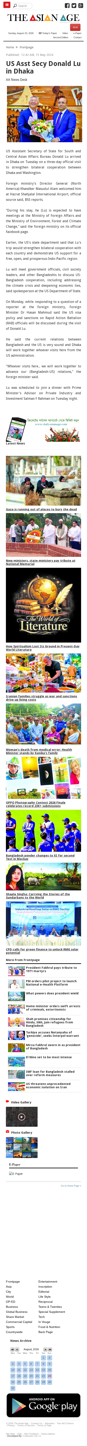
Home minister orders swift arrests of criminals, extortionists (53, 1007)
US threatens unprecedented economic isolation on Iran (48, 1085)
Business (12, 1306)
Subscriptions (48, 1434)
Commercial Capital (19, 1322)
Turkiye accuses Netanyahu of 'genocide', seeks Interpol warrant (52, 1034)
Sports (10, 1327)
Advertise (49, 1423)
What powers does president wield (52, 993)
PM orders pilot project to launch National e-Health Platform (51, 982)
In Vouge (44, 1322)
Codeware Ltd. (30, 1436)
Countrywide (14, 1332)
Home (10, 47)
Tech (41, 1316)
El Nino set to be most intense (49, 1057)
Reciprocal (45, 1301)
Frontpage (26, 47)
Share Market (15, 1316)
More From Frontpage (23, 960)
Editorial (43, 1291)
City (8, 1291)
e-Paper (77, 33)
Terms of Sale (44, 1425)
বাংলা (75, 27)
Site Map (10, 1434)
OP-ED (10, 1301)
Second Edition (60, 37)
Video (65, 33)
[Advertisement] (43, 1234)
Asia (9, 1286)
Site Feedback (31, 1434)
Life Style (44, 1296)
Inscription (45, 1286)
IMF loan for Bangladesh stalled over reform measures (50, 1073)
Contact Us (36, 1423)
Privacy (11, 1425)
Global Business (16, 1311)
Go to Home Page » (71, 1185)
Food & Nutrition (49, 1327)
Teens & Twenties (50, 1306)
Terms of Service (26, 1425)
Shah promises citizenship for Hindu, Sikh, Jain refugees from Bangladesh (49, 1022)
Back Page (45, 1332)
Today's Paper (49, 33)
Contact (77, 37)
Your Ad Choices (65, 1423)
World (10, 1296)
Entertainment (47, 1281)
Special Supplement (51, 1311)
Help (19, 1434)
